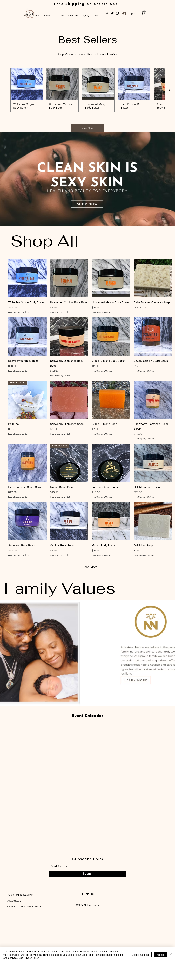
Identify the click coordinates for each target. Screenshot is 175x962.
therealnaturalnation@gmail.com (24, 906)
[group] (87, 90)
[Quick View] (27, 278)
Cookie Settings (140, 954)
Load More (90, 567)
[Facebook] (107, 13)
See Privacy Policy (29, 957)
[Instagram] (117, 13)
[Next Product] (169, 90)
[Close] (171, 954)
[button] (144, 12)
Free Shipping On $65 (18, 312)
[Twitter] (112, 13)
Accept (160, 954)
